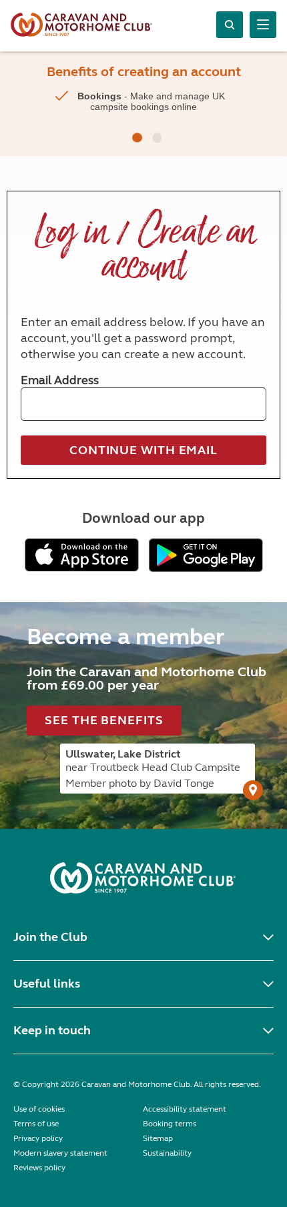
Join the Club (50, 937)
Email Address (60, 380)
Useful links (46, 983)
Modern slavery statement (60, 1153)
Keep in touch (52, 1030)
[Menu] (263, 24)
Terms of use (36, 1123)
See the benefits (104, 720)
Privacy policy (38, 1138)
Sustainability (167, 1153)
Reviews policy (39, 1167)
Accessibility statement (184, 1109)
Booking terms (169, 1123)
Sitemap (158, 1138)
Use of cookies (39, 1109)
